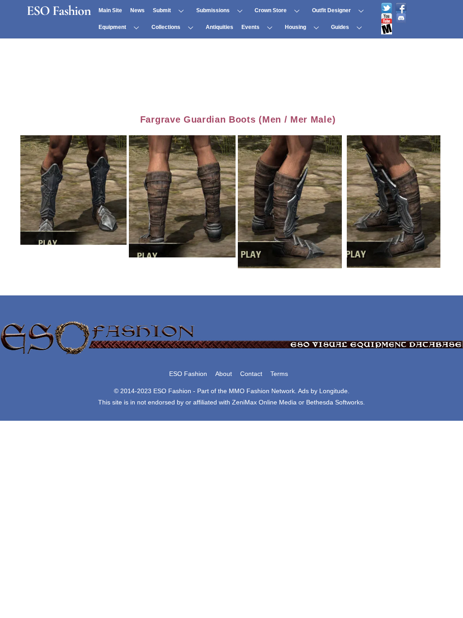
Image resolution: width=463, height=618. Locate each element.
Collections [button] (165, 27)
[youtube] (386, 18)
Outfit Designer (331, 10)
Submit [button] (162, 10)
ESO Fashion (188, 373)
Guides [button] (340, 27)
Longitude (333, 391)
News (137, 10)
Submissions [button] (213, 10)
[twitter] (386, 8)
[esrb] (386, 29)
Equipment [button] (112, 27)
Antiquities (219, 27)
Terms (279, 373)
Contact (251, 373)
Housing (295, 27)
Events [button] (250, 27)
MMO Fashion (249, 391)
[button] (74, 189)
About (223, 373)
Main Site (110, 10)
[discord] (401, 18)
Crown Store (271, 10)
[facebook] (401, 8)
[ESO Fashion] (231, 355)
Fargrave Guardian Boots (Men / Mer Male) (237, 119)
